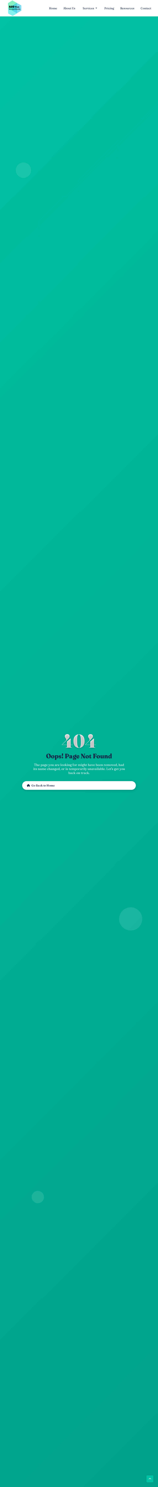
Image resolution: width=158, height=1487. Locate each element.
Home (53, 8)
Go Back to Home (41, 785)
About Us (69, 8)
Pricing (109, 8)
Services (89, 8)
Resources (127, 8)
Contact (146, 8)
